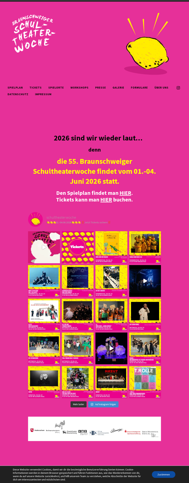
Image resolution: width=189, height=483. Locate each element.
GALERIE (118, 87)
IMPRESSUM (43, 94)
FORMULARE (139, 87)
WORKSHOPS (80, 87)
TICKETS (36, 87)
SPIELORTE (56, 87)
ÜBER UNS (161, 87)
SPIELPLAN (15, 87)
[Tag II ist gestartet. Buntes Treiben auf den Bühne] (111, 349)
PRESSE (100, 87)
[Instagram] (178, 87)
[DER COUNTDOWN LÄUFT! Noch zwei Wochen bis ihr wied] (44, 247)
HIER (106, 199)
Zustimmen (163, 474)
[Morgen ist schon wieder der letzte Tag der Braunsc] (145, 281)
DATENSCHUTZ (18, 94)
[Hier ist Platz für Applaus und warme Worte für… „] (111, 247)
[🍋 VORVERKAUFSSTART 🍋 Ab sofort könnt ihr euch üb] (78, 247)
